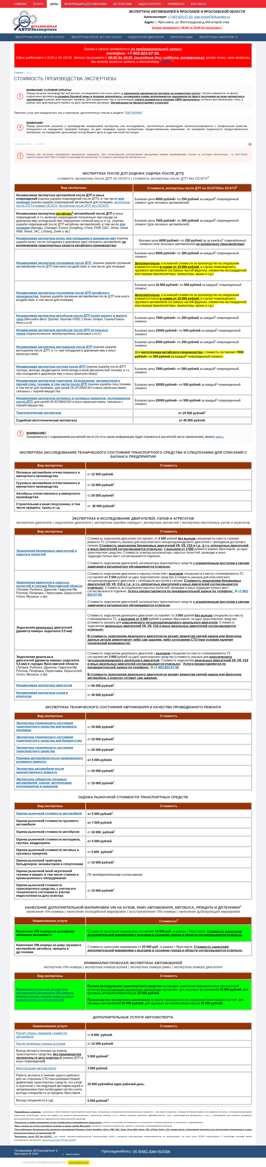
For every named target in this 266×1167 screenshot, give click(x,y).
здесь (219, 436)
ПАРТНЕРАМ (133, 112)
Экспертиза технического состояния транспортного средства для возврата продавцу (46, 726)
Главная (18, 72)
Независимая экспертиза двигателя (44, 685)
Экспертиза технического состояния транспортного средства (44, 749)
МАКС (166, 62)
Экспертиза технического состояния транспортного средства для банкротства (49, 738)
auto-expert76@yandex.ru (212, 17)
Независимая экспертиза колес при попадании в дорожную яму (66, 238)
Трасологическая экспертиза (38, 412)
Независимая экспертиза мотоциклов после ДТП (54, 347)
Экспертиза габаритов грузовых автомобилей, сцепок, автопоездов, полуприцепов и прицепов (44, 783)
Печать (250, 144)
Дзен (153, 1151)
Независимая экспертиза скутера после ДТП (50, 366)
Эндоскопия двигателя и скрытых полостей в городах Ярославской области (49, 584)
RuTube (164, 1151)
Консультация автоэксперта (36, 1068)
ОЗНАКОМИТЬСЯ (78, 1162)
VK (135, 1151)
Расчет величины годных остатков (40, 1043)
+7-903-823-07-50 (180, 17)
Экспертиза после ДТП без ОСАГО (59, 1140)
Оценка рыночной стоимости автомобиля (49, 813)
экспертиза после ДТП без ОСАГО (83, 205)
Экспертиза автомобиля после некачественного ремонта (40, 770)
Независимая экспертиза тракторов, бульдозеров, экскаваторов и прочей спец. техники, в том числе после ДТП (68, 382)
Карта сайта (73, 1154)
